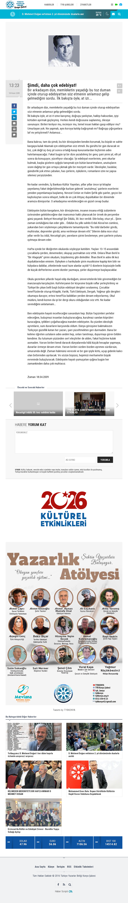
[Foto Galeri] (120, 4)
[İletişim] (113, 14)
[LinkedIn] (14, 117)
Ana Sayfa (40, 866)
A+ (119, 85)
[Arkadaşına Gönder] (14, 123)
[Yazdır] (14, 129)
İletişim (61, 866)
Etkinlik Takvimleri (83, 866)
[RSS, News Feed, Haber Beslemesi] (64, 884)
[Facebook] (14, 105)
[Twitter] (14, 111)
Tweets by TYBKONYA (64, 709)
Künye (51, 866)
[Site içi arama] (119, 14)
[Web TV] (116, 4)
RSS (69, 866)
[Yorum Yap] (14, 134)
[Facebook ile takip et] (58, 884)
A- (119, 91)
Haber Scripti (61, 891)
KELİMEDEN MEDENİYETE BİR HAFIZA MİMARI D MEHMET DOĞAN (57, 14)
